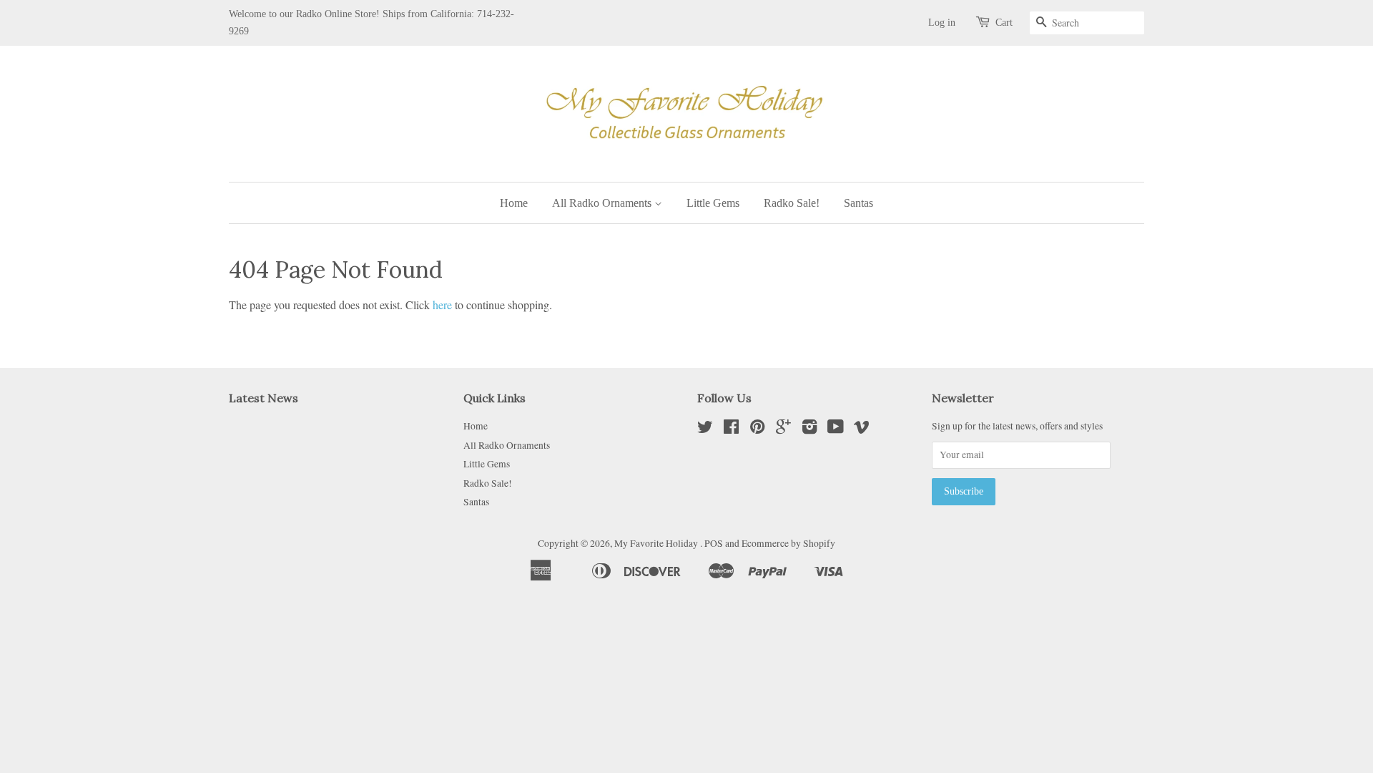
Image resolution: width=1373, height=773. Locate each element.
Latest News (263, 398)
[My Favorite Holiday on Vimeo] (862, 429)
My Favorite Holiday (657, 543)
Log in (941, 22)
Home (514, 203)
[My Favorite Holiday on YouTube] (835, 429)
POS (713, 543)
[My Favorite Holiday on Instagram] (809, 429)
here (442, 304)
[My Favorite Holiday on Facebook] (731, 429)
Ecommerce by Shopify (788, 543)
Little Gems (712, 203)
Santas (858, 203)
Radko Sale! (792, 203)
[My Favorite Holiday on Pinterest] (757, 429)
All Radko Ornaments (603, 203)
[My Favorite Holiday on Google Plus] (783, 429)
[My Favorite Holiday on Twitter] (705, 429)
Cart (1004, 22)
